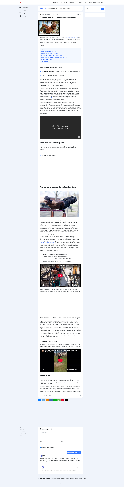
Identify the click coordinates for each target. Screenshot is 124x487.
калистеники (74, 37)
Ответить (42, 463)
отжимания (63, 97)
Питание (63, 2)
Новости (21, 437)
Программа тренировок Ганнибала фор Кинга (53, 55)
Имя (41, 441)
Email (62, 441)
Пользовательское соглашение (26, 439)
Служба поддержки (23, 433)
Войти (102, 2)
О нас (20, 427)
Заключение (44, 61)
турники (57, 97)
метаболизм (73, 382)
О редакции (21, 429)
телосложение (65, 382)
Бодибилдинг (72, 2)
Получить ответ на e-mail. (48, 447)
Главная (41, 8)
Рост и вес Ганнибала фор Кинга (49, 53)
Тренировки (55, 2)
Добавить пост (96, 2)
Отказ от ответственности (25, 441)
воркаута (67, 37)
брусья (53, 97)
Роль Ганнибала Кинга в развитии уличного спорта (54, 57)
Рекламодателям (23, 431)
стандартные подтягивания (47, 242)
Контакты (90, 2)
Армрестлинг (81, 2)
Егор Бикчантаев (46, 14)
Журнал (20, 435)
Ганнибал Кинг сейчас (47, 59)
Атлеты (46, 8)
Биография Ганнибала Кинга (48, 51)
